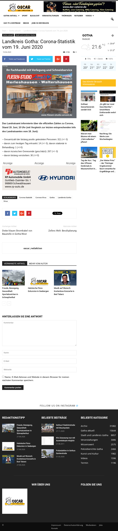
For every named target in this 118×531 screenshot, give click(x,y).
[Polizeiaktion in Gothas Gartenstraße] (47, 453)
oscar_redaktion (33, 248)
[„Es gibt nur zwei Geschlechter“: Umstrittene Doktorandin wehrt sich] (108, 96)
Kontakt (54, 528)
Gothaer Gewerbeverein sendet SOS (87, 107)
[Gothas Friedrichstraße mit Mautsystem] (47, 428)
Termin (84, 462)
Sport (24, 15)
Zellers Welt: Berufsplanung (62, 230)
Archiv (84, 425)
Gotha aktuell (10, 15)
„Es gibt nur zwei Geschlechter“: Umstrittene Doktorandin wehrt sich (108, 109)
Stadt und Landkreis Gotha (25, 35)
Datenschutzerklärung (73, 525)
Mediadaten (91, 525)
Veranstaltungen (50, 15)
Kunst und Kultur (90, 453)
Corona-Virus (40, 197)
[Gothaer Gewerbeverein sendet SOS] (89, 96)
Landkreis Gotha (64, 197)
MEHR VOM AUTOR (38, 263)
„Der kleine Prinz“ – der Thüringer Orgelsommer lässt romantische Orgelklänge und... (108, 166)
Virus (6, 201)
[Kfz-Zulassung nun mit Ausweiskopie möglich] (47, 440)
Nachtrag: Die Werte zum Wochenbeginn (106, 136)
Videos (89, 15)
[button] (112, 19)
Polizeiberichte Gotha (92, 449)
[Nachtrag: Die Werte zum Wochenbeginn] (108, 125)
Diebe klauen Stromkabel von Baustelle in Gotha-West (17, 232)
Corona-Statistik (25, 197)
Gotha (52, 197)
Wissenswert (87, 444)
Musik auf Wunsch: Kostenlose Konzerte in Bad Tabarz (64, 291)
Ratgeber (78, 15)
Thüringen (67, 15)
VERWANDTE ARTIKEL (14, 263)
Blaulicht (34, 15)
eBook (26, 23)
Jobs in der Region (40, 23)
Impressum (56, 525)
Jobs (101, 525)
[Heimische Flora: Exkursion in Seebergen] (39, 277)
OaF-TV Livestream (12, 23)
